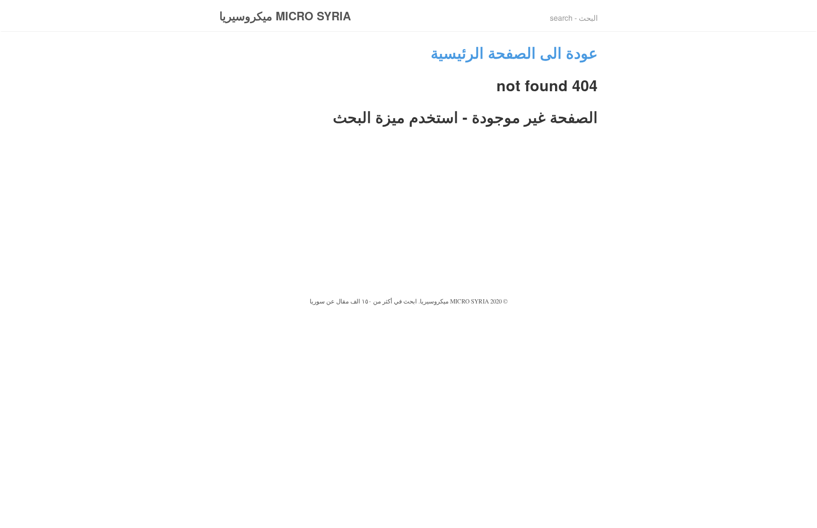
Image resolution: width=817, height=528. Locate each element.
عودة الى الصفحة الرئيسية (514, 52)
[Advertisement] (408, 224)
